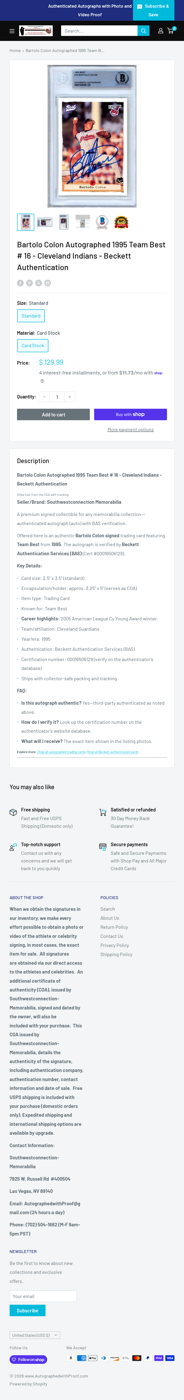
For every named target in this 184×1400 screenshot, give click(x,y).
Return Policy (114, 927)
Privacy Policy (114, 945)
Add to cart (53, 414)
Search (107, 909)
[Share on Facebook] (20, 282)
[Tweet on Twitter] (38, 282)
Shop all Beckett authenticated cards (112, 752)
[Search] (144, 30)
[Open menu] (12, 31)
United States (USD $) (30, 1335)
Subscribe (27, 1310)
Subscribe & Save (157, 10)
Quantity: (26, 396)
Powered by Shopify (28, 1383)
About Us (109, 918)
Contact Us (111, 936)
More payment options (131, 429)
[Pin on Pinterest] (29, 282)
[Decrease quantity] (44, 397)
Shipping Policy (116, 954)
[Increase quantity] (70, 397)
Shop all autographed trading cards (61, 752)
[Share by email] (47, 282)
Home (15, 50)
